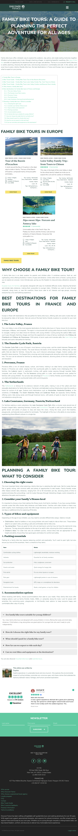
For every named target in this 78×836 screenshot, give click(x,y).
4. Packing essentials (12, 110)
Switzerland (44, 407)
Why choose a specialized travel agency (14, 794)
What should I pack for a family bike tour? (17, 118)
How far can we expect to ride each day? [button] (24, 645)
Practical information (8, 808)
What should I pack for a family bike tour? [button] (25, 639)
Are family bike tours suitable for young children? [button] (28, 614)
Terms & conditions (7, 810)
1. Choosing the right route (13, 104)
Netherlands (9, 386)
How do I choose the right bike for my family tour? (20, 116)
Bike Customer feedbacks (9, 805)
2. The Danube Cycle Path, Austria (15, 93)
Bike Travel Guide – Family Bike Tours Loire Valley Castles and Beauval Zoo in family (29, 84)
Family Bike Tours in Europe (11, 77)
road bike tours (37, 659)
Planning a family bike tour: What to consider (17, 101)
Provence (46, 376)
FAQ (2, 799)
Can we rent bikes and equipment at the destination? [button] (30, 652)
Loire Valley (69, 337)
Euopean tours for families (11, 286)
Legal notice (72, 831)
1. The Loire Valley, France (13, 91)
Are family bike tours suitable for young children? (20, 114)
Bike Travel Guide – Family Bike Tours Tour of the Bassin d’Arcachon (24, 80)
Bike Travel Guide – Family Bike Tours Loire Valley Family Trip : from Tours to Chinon (29, 82)
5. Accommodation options (13, 112)
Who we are (5, 789)
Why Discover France (8, 792)
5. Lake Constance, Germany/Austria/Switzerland (20, 99)
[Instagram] (39, 761)
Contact (3, 801)
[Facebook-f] (33, 761)
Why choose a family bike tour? (13, 86)
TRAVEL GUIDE (19, 2)
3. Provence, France (11, 95)
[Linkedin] (44, 761)
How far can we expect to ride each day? (17, 120)
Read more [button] (34, 706)
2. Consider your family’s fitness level (16, 106)
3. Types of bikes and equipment (15, 108)
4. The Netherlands (11, 97)
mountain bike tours (22, 659)
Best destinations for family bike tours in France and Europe (21, 89)
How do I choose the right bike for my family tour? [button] (28, 632)
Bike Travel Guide (7, 803)
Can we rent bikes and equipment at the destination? (21, 122)
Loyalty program (6, 796)
